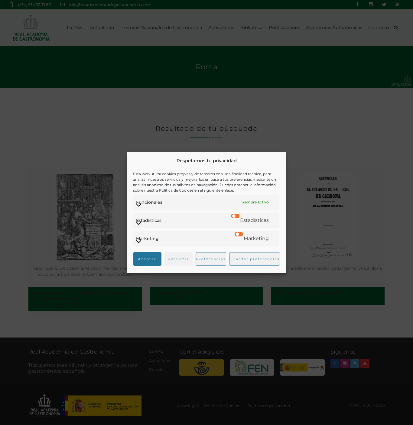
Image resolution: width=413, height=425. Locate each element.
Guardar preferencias (254, 259)
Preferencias (211, 259)
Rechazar (178, 259)
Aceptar (147, 259)
